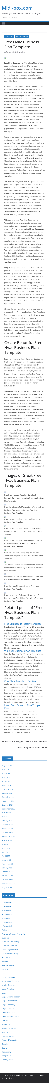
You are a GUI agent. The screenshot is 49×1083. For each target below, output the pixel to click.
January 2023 (7, 868)
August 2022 (7, 887)
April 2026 (6, 781)
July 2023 (5, 844)
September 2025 (8, 809)
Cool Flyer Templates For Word (21, 681)
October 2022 (7, 879)
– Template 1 (7, 902)
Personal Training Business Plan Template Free (26, 741)
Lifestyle (5, 1020)
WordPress (9, 1078)
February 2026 (7, 789)
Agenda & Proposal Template (13, 934)
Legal (4, 993)
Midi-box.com (17, 8)
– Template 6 (7, 922)
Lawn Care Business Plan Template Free (23, 706)
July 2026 (5, 769)
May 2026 (6, 777)
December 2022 (8, 872)
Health (4, 973)
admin (23, 52)
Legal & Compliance (10, 1001)
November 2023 (8, 828)
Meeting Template (9, 1028)
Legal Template (8, 1008)
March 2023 (6, 860)
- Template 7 (9, 36)
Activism (5, 930)
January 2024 (7, 820)
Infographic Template (10, 981)
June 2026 (6, 773)
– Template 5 (7, 918)
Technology (6, 1052)
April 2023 (6, 856)
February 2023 (7, 864)
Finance (5, 961)
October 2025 (7, 805)
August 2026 (7, 765)
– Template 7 (7, 926)
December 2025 (8, 797)
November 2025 (8, 801)
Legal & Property (8, 1005)
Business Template (22, 36)
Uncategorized (7, 1060)
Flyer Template (8, 965)
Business (5, 938)
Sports (4, 1048)
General (5, 969)
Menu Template (8, 1032)
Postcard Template (9, 1040)
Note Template (8, 1036)
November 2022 (8, 876)
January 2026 (7, 793)
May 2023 (6, 852)
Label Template (8, 989)
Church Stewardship (10, 953)
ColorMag (41, 1075)
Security (5, 1044)
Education (6, 957)
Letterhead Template (10, 1016)
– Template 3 (7, 910)
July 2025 (5, 817)
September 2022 (8, 883)
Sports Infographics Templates (30, 747)
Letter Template (8, 1012)
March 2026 (6, 785)
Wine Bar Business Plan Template (22, 650)
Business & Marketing (10, 942)
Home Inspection (8, 977)
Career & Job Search (10, 950)
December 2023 (8, 824)
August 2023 (7, 840)
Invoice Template (8, 985)
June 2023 (6, 848)
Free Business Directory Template (23, 623)
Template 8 (6, 1056)
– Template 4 (7, 914)
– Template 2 (7, 906)
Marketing (6, 1024)
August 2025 (7, 813)
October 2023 (7, 832)
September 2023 (8, 836)
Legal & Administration (11, 997)
